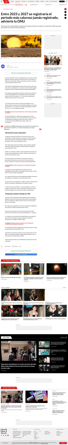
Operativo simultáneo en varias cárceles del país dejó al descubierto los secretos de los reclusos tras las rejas (18, 366)
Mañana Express (19, 4)
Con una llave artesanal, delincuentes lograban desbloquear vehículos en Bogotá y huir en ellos (58, 366)
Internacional (17, 1)
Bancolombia (48, 95)
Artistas (25, 275)
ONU (20, 246)
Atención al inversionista (17, 437)
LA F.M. (35, 435)
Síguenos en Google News (22, 254)
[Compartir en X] (65, 15)
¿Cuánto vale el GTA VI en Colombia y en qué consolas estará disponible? (35, 406)
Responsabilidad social (17, 431)
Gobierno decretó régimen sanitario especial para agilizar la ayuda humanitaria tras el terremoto (59, 393)
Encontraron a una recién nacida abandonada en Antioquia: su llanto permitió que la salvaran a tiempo (57, 358)
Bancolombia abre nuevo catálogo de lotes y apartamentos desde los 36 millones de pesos (54, 97)
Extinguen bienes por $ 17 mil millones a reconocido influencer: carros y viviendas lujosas (59, 351)
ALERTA (35, 436)
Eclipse (48, 275)
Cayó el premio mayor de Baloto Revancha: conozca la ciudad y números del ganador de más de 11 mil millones (53, 83)
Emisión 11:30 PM (63, 4)
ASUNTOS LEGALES (47, 432)
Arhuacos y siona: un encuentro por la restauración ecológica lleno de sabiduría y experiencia (19, 223)
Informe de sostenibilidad (26, 432)
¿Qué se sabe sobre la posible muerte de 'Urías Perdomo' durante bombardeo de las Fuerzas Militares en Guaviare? (58, 343)
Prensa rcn (15, 436)
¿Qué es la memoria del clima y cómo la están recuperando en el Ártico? (21, 112)
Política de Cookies (44, 443)
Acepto (63, 443)
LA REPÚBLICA (47, 431)
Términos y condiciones (33, 442)
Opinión (47, 1)
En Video (6, 337)
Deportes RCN (24, 1)
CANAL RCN (62, 1)
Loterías (48, 80)
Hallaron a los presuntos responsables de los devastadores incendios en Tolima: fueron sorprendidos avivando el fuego (52, 68)
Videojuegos (27, 404)
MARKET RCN (59, 435)
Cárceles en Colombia (5, 404)
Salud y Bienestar (31, 1)
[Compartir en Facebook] (65, 12)
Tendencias (42, 1)
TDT (40, 431)
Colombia (12, 1)
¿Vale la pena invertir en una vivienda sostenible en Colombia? (20, 166)
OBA (23, 436)
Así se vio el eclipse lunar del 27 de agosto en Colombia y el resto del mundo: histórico (56, 278)
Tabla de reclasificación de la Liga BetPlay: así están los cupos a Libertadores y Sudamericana (58, 411)
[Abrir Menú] (1, 1)
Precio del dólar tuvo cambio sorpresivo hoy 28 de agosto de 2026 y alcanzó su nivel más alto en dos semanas (53, 90)
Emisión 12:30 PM (34, 4)
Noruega (2, 275)
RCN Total (36, 432)
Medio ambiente (14, 246)
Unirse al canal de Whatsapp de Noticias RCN (22, 73)
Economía (37, 1)
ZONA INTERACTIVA (60, 432)
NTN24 (35, 431)
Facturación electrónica (26, 431)
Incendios (46, 66)
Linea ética (24, 435)
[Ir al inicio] (6, 1)
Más (63, 337)
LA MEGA (35, 438)
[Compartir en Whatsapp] (65, 18)
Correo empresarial (16, 435)
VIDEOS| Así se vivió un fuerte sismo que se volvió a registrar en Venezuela (53, 76)
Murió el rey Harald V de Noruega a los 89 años (11, 277)
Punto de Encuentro (53, 1)
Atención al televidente (17, 432)
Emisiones (4, 4)
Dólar (47, 87)
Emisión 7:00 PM (49, 4)
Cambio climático (7, 246)
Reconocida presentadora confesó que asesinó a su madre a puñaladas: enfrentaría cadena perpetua (34, 278)
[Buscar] (66, 1)
